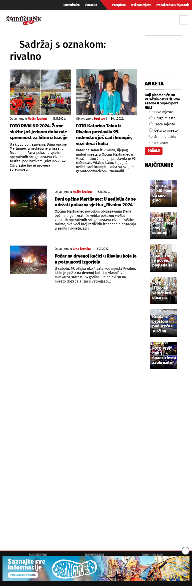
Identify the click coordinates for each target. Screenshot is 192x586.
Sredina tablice (165, 137)
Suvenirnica (72, 5)
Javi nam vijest (141, 5)
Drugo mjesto (164, 118)
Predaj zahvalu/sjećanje (173, 5)
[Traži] (137, 20)
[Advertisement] (163, 456)
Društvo (99, 118)
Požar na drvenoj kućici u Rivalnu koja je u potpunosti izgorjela (95, 259)
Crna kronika (82, 249)
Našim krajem (37, 118)
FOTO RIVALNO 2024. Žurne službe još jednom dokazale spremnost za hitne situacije (39, 131)
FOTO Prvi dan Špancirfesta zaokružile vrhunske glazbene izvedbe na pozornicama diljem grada (164, 356)
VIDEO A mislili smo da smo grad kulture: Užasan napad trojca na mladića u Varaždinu (162, 194)
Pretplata (119, 5)
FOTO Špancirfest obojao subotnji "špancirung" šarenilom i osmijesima (164, 226)
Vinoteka (91, 5)
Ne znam (160, 143)
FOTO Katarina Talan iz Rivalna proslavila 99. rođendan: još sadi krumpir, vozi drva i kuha (104, 134)
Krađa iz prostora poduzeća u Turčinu (163, 323)
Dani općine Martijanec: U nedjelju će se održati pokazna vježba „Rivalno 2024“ (95, 202)
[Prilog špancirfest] (96, 568)
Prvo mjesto (163, 112)
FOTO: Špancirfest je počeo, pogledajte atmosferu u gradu (163, 259)
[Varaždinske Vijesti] (24, 19)
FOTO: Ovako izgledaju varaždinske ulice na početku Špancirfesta (164, 291)
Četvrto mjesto (165, 130)
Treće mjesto (164, 124)
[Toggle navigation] (183, 19)
